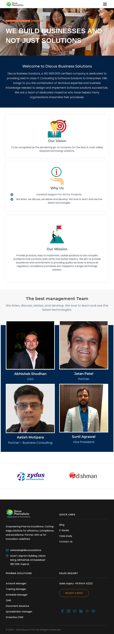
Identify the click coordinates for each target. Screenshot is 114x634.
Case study (65, 536)
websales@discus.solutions (25, 550)
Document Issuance (18, 606)
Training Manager (16, 589)
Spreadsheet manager (20, 611)
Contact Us (65, 541)
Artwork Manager (16, 583)
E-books (64, 530)
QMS (8, 600)
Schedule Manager (17, 594)
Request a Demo (74, 593)
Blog (61, 524)
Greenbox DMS (14, 617)
